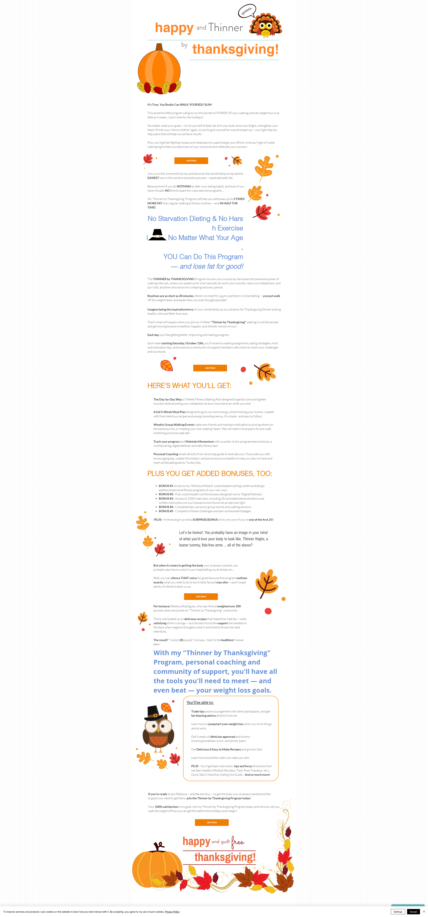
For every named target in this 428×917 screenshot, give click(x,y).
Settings (398, 911)
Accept (413, 911)
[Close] (424, 911)
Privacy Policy (172, 911)
